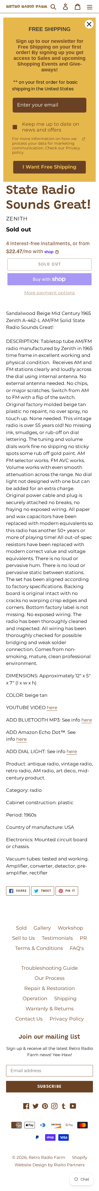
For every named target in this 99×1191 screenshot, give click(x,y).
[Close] (89, 24)
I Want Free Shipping (49, 167)
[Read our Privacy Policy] (83, 139)
